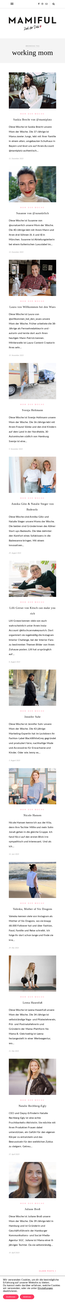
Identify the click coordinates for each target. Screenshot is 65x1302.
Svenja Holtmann (32, 410)
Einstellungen (45, 1288)
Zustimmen (10, 1297)
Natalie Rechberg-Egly (33, 1105)
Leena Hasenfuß (32, 1002)
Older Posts (47, 1271)
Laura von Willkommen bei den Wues (32, 306)
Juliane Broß (32, 1209)
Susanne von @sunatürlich (32, 213)
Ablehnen (27, 1297)
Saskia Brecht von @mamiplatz (32, 119)
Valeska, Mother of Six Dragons (32, 909)
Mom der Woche (32, 114)
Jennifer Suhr (32, 716)
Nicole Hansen (32, 815)
